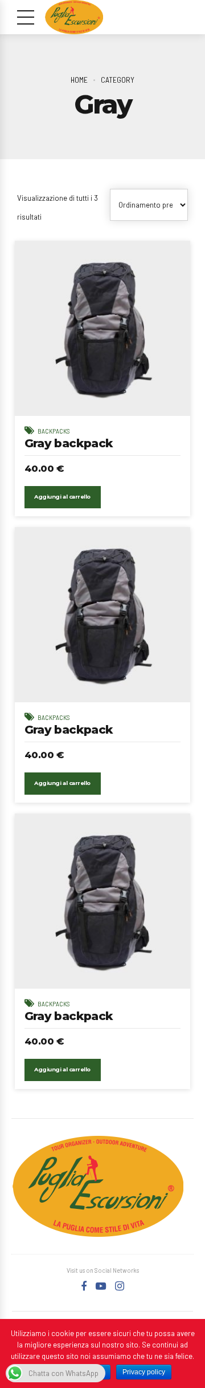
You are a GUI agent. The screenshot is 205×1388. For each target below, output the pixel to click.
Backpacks (54, 431)
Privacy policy (143, 1372)
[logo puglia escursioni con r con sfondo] (98, 1186)
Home (79, 79)
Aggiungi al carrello (62, 496)
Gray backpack (68, 443)
